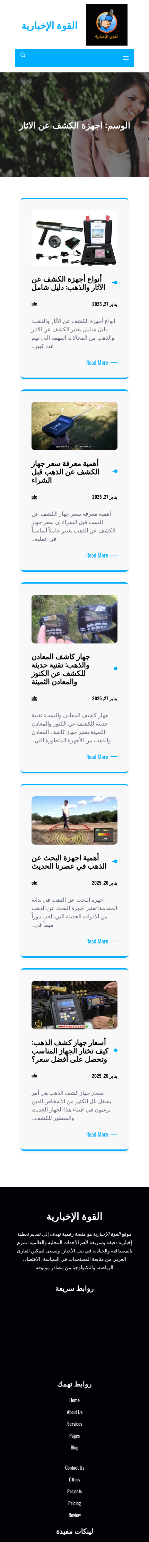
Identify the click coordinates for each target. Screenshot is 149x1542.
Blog (74, 1447)
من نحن (124, 1337)
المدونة (125, 1320)
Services (74, 1423)
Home (74, 1399)
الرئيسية (124, 1304)
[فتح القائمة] (125, 58)
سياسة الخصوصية (112, 1354)
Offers (74, 1479)
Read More (96, 362)
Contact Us (74, 1467)
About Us (74, 1411)
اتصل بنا (124, 1371)
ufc (34, 303)
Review (75, 1514)
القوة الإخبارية (49, 24)
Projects (74, 1491)
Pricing (74, 1503)
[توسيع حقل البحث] (23, 58)
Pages (74, 1435)
